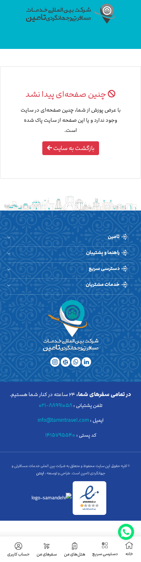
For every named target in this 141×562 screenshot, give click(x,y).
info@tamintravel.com (63, 420)
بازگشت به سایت (73, 148)
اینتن (40, 473)
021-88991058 (55, 405)
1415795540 (60, 435)
